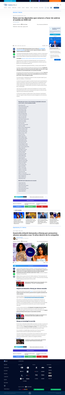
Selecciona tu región (8, 0)
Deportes (23, 7)
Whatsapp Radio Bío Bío (56, 389)
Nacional (9, 7)
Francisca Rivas (16, 22)
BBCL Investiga (36, 7)
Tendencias (27, 7)
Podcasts (5, 7)
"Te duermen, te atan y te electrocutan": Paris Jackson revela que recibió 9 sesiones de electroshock (35, 340)
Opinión (31, 7)
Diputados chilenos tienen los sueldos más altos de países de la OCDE (34, 58)
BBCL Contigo (41, 7)
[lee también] (20, 284)
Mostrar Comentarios (30, 200)
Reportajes (6, 382)
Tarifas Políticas (6, 388)
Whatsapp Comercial (39, 389)
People (31, 291)
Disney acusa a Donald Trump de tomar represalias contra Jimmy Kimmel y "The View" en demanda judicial (36, 283)
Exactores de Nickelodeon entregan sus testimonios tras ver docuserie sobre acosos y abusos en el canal (36, 315)
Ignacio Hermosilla (19, 237)
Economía (19, 7)
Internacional (14, 7)
